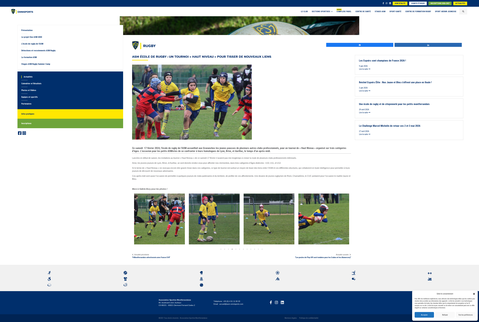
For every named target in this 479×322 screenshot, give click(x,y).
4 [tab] (232, 249)
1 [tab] (221, 249)
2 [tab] (224, 249)
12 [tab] (262, 249)
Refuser (445, 315)
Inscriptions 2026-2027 (440, 3)
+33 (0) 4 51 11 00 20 (231, 301)
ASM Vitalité (400, 3)
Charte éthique (418, 3)
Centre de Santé (363, 11)
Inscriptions (26, 123)
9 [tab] (251, 249)
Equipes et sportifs (29, 97)
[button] (474, 294)
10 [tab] (254, 249)
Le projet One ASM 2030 (31, 37)
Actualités (460, 3)
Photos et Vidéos (28, 90)
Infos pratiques (27, 114)
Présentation (27, 30)
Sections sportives (321, 11)
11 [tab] (258, 249)
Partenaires (26, 104)
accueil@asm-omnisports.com (231, 304)
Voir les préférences (465, 315)
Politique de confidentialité (308, 318)
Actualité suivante (342, 255)
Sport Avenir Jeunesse (445, 11)
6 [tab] (239, 249)
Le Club (304, 11)
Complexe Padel (344, 11)
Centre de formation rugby (418, 11)
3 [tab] (228, 249)
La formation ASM (29, 57)
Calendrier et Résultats (31, 83)
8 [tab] (247, 249)
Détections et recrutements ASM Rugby (38, 50)
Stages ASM (380, 11)
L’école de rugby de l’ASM (32, 44)
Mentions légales (291, 318)
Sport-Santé (395, 11)
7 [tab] (243, 249)
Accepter (424, 315)
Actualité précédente (141, 255)
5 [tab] (236, 249)
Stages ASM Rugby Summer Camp (35, 64)
